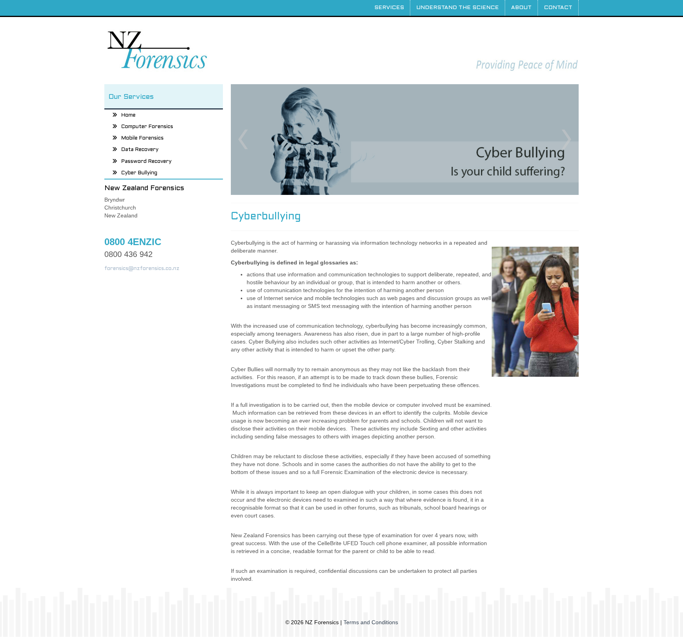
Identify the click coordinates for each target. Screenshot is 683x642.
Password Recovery (146, 161)
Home (128, 115)
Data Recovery (139, 149)
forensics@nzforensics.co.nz (141, 268)
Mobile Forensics (142, 138)
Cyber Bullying (139, 173)
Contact (558, 7)
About (521, 7)
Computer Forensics (147, 127)
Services (389, 7)
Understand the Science (457, 7)
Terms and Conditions (370, 622)
